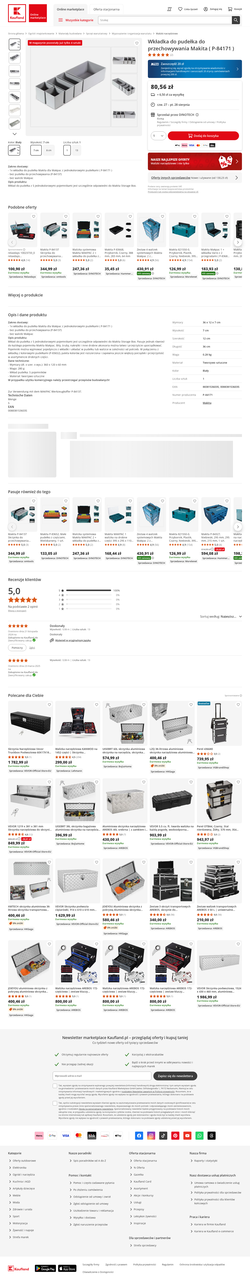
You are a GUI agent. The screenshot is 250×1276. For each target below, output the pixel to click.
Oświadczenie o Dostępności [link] (98, 1272)
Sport (16, 1216)
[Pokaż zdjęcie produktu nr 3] (14, 71)
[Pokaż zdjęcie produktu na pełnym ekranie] (84, 87)
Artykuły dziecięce (24, 1188)
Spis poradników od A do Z (89, 1160)
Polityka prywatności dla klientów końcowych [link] (214, 1201)
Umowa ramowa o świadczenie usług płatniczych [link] (217, 1184)
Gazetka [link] (138, 1174)
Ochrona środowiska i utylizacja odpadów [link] (202, 1264)
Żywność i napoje (23, 1230)
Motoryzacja (20, 1223)
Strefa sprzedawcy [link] (145, 1245)
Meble (16, 1195)
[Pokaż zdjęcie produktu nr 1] (14, 44)
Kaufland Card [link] (142, 1181)
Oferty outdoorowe (24, 1160)
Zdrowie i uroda (22, 1209)
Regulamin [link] (167, 1264)
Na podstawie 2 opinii (23, 606)
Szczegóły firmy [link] (91, 1264)
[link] (106, 9)
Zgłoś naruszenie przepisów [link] (90, 1224)
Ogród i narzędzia (24, 1174)
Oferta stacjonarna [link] (145, 1160)
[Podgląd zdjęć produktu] (14, 87)
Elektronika (19, 1167)
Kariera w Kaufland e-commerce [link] (214, 1231)
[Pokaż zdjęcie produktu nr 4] (14, 84)
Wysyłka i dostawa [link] (84, 1217)
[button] (89, 590)
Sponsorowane (15, 250)
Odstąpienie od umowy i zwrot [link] (92, 1196)
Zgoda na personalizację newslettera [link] (96, 1108)
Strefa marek (21, 1237)
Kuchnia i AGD (21, 1181)
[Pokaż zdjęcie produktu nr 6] (14, 110)
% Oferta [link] (139, 1167)
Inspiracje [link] (140, 1223)
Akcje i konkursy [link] (143, 1195)
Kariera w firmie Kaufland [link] (210, 1224)
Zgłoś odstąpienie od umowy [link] (90, 1203)
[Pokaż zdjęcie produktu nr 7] (14, 123)
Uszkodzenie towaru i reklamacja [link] (93, 1210)
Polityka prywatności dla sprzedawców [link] (217, 1192)
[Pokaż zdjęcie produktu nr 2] (14, 57)
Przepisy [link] (139, 1209)
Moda (16, 1202)
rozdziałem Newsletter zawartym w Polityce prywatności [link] (148, 1091)
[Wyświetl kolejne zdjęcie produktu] (15, 134)
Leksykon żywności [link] (145, 1216)
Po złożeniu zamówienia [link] (88, 1189)
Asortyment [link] (141, 1188)
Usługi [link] (137, 1202)
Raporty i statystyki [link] (205, 1160)
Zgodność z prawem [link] (116, 1264)
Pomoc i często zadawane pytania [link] (93, 1183)
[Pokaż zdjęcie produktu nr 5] (14, 97)
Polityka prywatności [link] (144, 1264)
